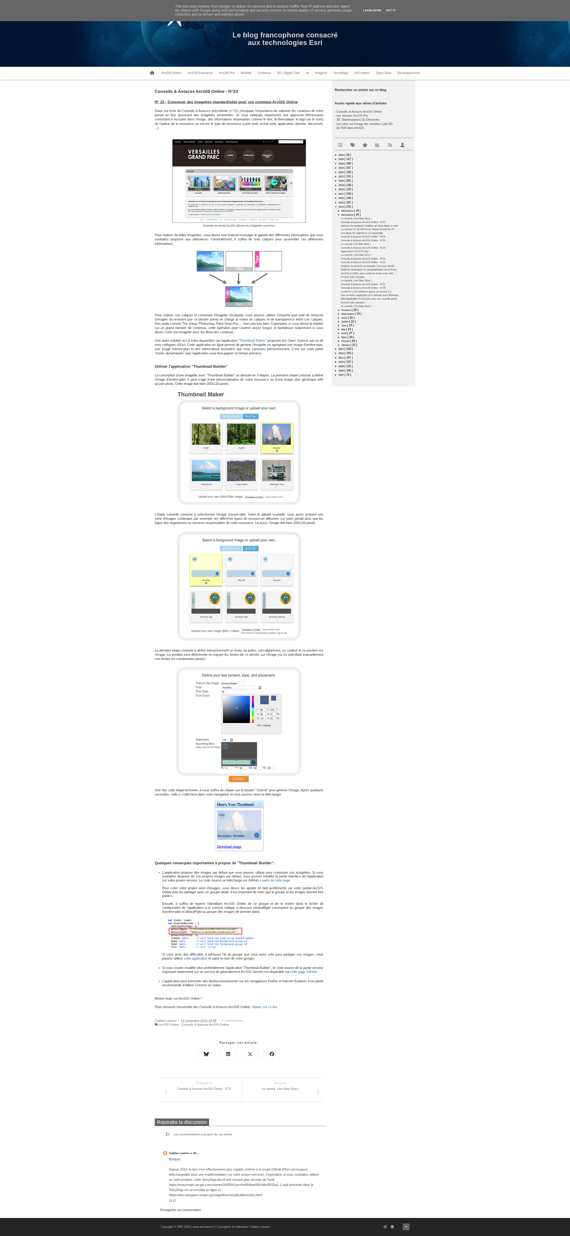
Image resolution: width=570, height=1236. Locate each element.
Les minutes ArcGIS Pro (352, 115)
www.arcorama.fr (203, 1226)
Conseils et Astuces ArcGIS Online (359, 111)
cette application (195, 958)
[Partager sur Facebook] (272, 1054)
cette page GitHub (303, 972)
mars (344, 337)
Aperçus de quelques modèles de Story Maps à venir (369, 225)
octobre (346, 310)
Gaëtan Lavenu (179, 1153)
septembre (348, 314)
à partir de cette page (274, 880)
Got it (391, 10)
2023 (341, 167)
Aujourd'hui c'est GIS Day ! (355, 251)
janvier (345, 345)
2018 (341, 189)
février (345, 341)
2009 (341, 366)
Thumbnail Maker (252, 340)
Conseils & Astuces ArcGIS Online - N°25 (363, 240)
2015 (341, 202)
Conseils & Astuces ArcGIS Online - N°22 (363, 262)
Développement (408, 73)
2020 (341, 180)
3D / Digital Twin (288, 73)
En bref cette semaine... (353, 277)
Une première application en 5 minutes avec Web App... (370, 295)
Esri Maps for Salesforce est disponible (362, 233)
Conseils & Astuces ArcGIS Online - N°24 (363, 247)
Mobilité (246, 73)
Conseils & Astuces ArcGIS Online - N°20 (363, 287)
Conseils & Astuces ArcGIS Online (205, 1024)
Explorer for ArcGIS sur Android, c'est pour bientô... (368, 266)
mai (343, 329)
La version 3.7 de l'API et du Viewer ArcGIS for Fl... (368, 229)
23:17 (172, 1200)
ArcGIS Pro (227, 73)
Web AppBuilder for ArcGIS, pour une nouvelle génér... (370, 298)
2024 (341, 163)
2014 (341, 206)
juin (344, 325)
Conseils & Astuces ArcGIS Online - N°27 (363, 222)
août (344, 318)
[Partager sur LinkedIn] (228, 1054)
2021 (341, 176)
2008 (341, 370)
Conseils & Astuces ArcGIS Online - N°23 (363, 258)
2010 (341, 362)
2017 (341, 194)
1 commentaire (232, 1020)
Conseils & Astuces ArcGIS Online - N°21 (363, 284)
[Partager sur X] (250, 1054)
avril (344, 333)
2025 (341, 159)
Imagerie (321, 73)
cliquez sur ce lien (264, 1007)
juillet (345, 321)
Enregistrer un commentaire (180, 1210)
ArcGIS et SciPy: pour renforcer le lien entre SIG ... (368, 273)
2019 (341, 185)
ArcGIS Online (171, 73)
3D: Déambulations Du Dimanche (357, 119)
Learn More (372, 10)
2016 (341, 198)
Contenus (264, 73)
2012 (341, 353)
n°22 (233, 111)
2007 (341, 374)
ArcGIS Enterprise (200, 73)
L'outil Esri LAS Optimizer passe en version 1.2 (366, 291)
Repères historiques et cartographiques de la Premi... (369, 269)
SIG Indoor (362, 73)
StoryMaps (340, 73)
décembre (347, 210)
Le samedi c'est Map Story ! (356, 244)
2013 (341, 349)
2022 (341, 172)
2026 (341, 155)
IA (307, 73)
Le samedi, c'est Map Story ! (356, 218)
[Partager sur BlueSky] (206, 1054)
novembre (347, 214)
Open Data (383, 73)
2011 (341, 357)
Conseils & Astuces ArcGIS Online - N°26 (363, 236)
